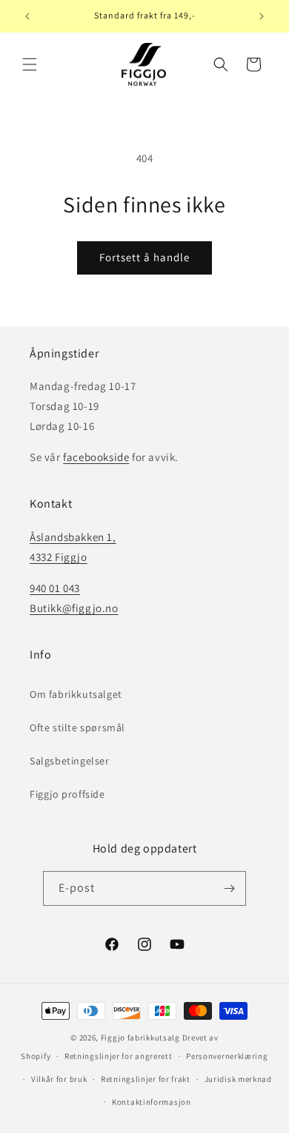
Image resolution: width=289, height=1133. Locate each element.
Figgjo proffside (67, 794)
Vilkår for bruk (59, 1079)
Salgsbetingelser (70, 760)
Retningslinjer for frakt (145, 1079)
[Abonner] (229, 888)
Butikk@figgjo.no (74, 608)
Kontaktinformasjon (151, 1102)
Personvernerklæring (227, 1056)
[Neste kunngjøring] (261, 16)
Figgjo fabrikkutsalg (140, 1037)
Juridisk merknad (238, 1079)
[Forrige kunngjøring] (27, 16)
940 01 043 (55, 588)
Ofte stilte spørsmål (77, 727)
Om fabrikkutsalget (76, 694)
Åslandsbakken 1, (73, 537)
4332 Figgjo (58, 557)
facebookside (96, 457)
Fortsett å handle (144, 257)
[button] (29, 64)
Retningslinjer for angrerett (118, 1056)
